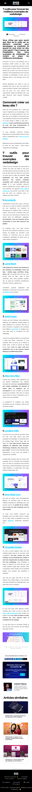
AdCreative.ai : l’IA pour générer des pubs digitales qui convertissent (14, 760)
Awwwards (10, 200)
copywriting (15, 329)
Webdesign (18, 648)
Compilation (11, 647)
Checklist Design (13, 547)
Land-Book (10, 263)
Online (22, 647)
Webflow (5, 123)
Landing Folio (12, 430)
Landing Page (17, 647)
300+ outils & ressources (10, 613)
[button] (5, 3)
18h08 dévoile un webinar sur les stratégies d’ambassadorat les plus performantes (14, 738)
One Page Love (12, 494)
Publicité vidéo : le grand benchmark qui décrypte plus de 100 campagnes (15, 716)
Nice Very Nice (12, 376)
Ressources (16, 35)
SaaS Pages (11, 316)
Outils (26, 647)
